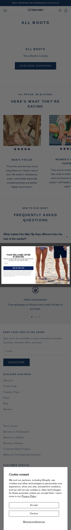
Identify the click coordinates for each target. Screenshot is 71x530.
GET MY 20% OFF (18, 268)
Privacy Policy (29, 496)
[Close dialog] (68, 248)
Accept (34, 505)
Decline (34, 513)
